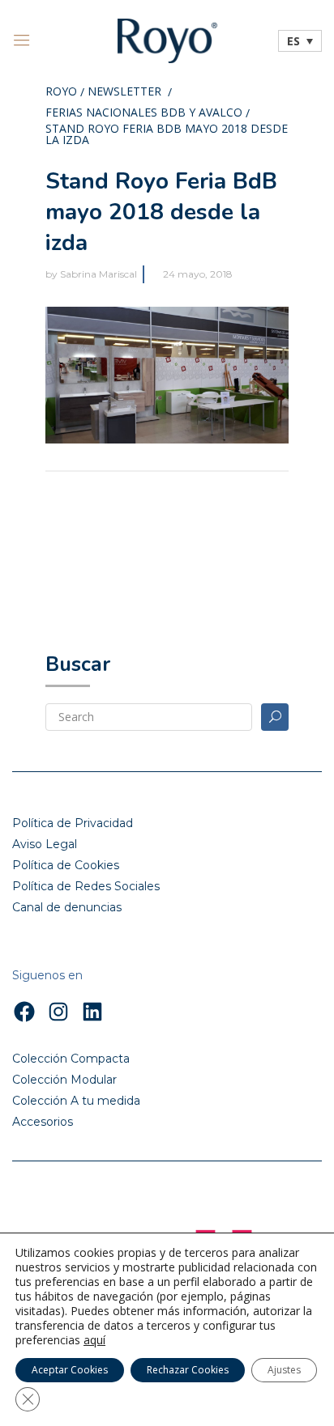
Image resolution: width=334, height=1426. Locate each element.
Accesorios (42, 1121)
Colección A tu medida (76, 1100)
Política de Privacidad (72, 823)
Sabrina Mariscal (98, 274)
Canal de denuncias (67, 907)
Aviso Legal (44, 844)
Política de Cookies (65, 865)
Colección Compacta (71, 1058)
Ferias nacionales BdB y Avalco (143, 113)
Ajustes (284, 1370)
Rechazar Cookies (188, 1370)
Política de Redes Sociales (86, 886)
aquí (94, 1340)
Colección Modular (64, 1079)
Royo (61, 92)
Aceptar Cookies (70, 1370)
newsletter (124, 92)
